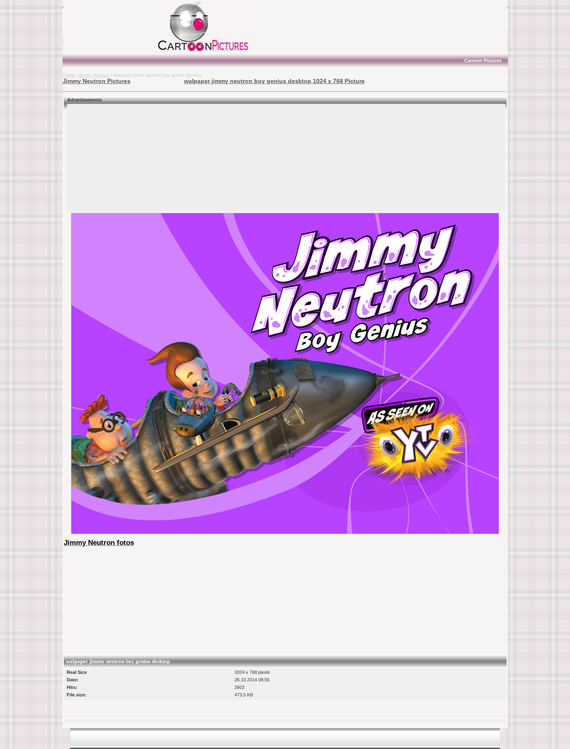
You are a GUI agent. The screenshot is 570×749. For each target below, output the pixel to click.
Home (69, 75)
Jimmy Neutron (93, 75)
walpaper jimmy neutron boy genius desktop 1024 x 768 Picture (274, 81)
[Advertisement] (114, 26)
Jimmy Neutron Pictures (97, 81)
